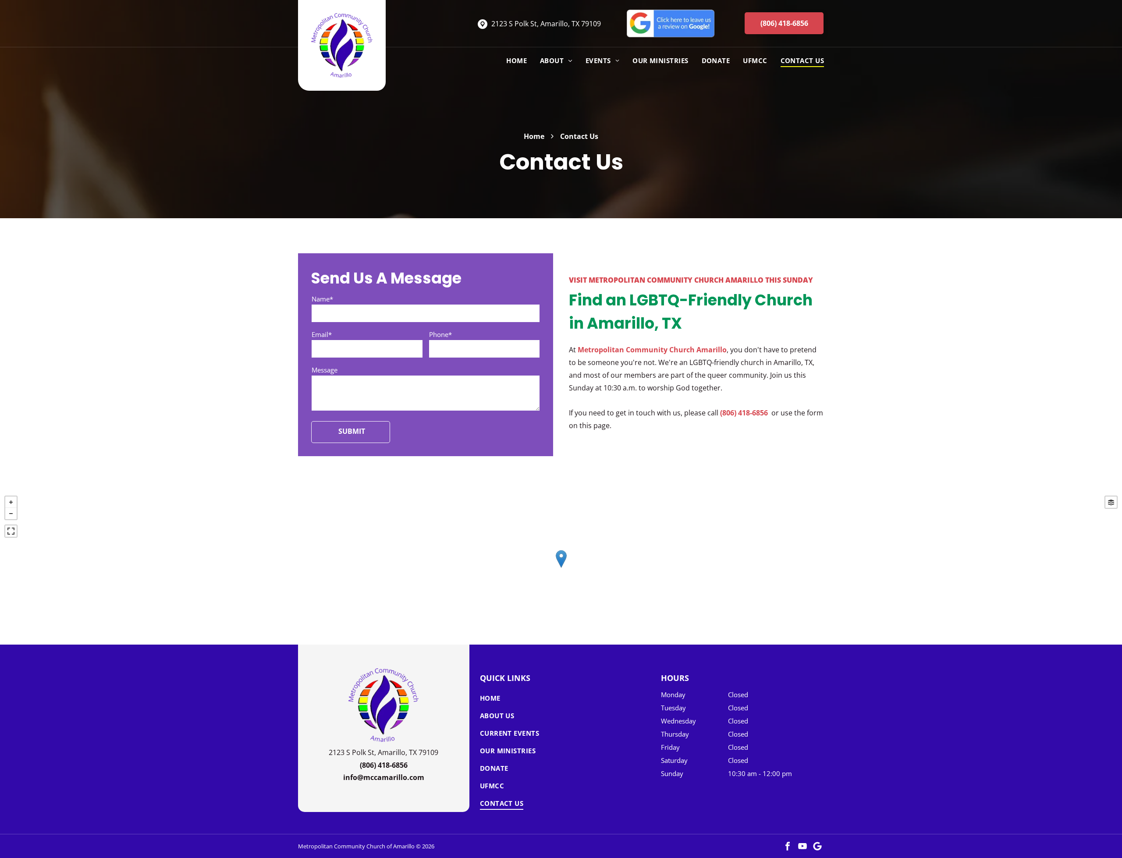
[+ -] (561, 568)
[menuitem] (510, 60)
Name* (322, 298)
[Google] (817, 846)
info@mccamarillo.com (383, 777)
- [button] (11, 513)
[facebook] (787, 846)
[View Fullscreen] (11, 531)
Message (324, 369)
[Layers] (1111, 502)
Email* (322, 334)
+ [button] (11, 502)
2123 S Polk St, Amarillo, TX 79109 (546, 23)
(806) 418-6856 (744, 413)
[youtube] (802, 846)
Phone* (440, 334)
